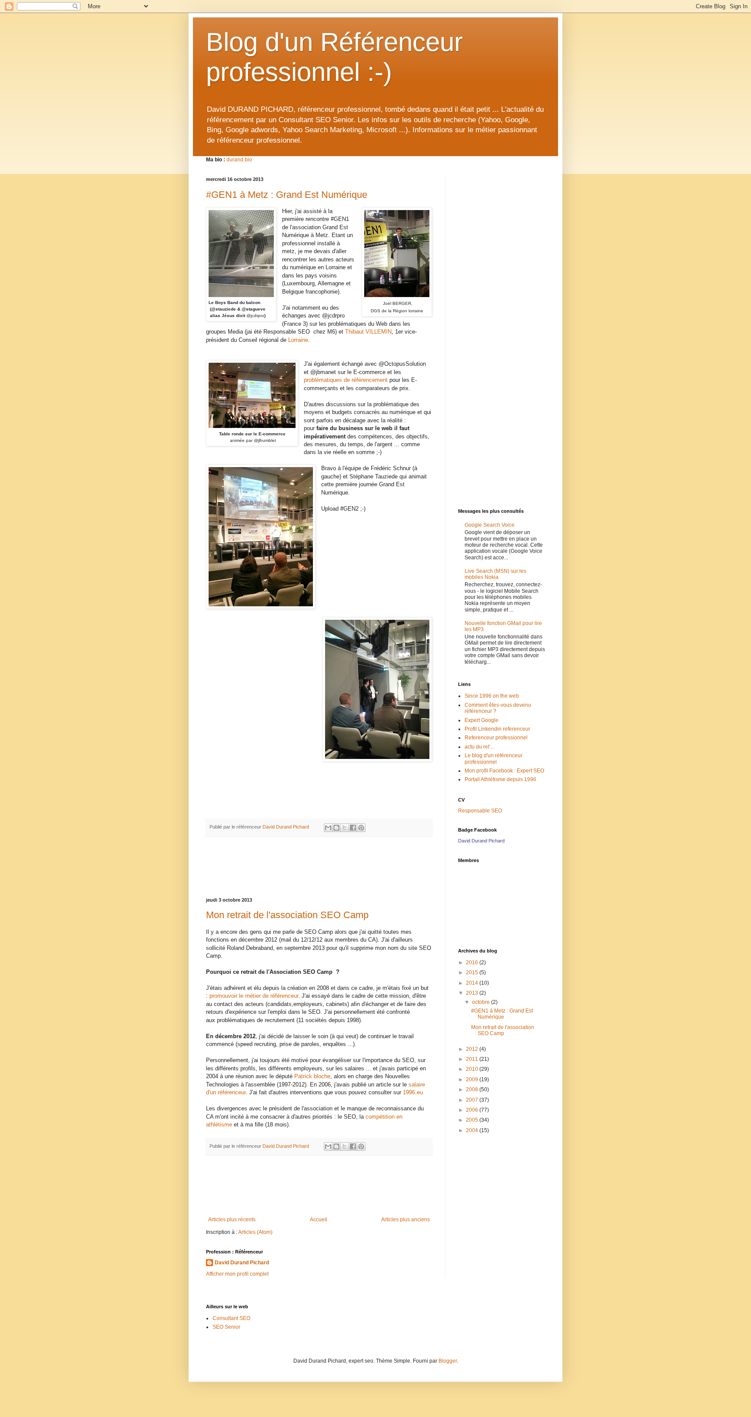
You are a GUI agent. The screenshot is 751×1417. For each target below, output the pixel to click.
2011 (472, 1059)
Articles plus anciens (405, 1219)
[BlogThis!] (336, 827)
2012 (472, 1049)
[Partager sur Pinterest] (361, 827)
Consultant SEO (231, 1318)
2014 (472, 983)
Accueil (318, 1219)
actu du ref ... (480, 747)
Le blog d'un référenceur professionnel (493, 758)
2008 (472, 1089)
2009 (472, 1079)
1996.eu (413, 1092)
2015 (472, 972)
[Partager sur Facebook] (353, 827)
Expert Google (481, 720)
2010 (472, 1069)
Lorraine (298, 340)
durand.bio (239, 160)
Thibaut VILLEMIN (368, 331)
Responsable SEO (480, 811)
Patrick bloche (312, 1076)
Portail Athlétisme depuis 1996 (500, 779)
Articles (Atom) (255, 1232)
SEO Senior (226, 1327)
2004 (472, 1130)
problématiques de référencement (346, 380)
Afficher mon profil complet (237, 1274)
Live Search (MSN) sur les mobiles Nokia (495, 574)
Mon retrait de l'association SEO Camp (287, 914)
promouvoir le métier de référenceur (253, 996)
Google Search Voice (490, 525)
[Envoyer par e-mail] (328, 827)
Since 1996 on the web (492, 696)
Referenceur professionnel (496, 738)
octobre (481, 1002)
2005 (472, 1120)
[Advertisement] (319, 867)
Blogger (448, 1361)
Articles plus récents (232, 1219)
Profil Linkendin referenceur (497, 729)
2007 (472, 1100)
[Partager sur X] (344, 827)
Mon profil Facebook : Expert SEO (504, 771)
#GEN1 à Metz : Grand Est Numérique (286, 194)
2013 (472, 993)
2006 (472, 1110)
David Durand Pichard (242, 1263)
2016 (472, 962)
